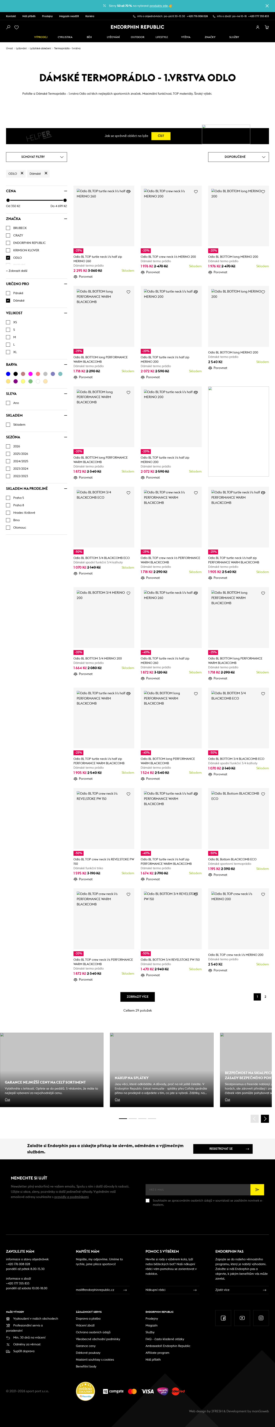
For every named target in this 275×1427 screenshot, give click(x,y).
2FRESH (217, 1411)
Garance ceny (86, 1346)
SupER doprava (23, 1351)
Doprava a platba (88, 1318)
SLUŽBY (234, 37)
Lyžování (113, 37)
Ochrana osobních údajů (93, 1332)
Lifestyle (162, 37)
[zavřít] (267, 6)
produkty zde (159, 5)
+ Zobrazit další (16, 270)
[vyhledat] (8, 27)
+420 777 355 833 (258, 16)
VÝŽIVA (185, 37)
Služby (150, 1332)
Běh (89, 37)
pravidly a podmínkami (71, 1197)
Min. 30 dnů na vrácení (29, 1337)
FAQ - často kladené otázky (165, 1339)
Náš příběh (29, 16)
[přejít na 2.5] (133, 1118)
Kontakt (11, 16)
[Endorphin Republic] (137, 27)
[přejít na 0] (123, 1118)
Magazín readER (69, 16)
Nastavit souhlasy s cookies (95, 1359)
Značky (210, 37)
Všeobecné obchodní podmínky (98, 1339)
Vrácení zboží (85, 1325)
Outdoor (137, 37)
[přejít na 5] (142, 1118)
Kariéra (89, 16)
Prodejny (47, 16)
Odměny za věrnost (26, 1344)
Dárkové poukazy (88, 1352)
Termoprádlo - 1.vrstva (67, 48)
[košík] (267, 27)
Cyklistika (65, 37)
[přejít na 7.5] (152, 1118)
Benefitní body (86, 1366)
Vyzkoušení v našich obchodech (35, 1318)
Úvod (9, 48)
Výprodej (41, 37)
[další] (265, 1119)
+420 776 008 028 (197, 16)
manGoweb (260, 1411)
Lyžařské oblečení (40, 48)
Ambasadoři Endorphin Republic (168, 1346)
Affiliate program (157, 1352)
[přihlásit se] (257, 27)
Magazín (152, 1325)
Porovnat (86, 276)
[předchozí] (255, 1119)
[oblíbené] (17, 27)
